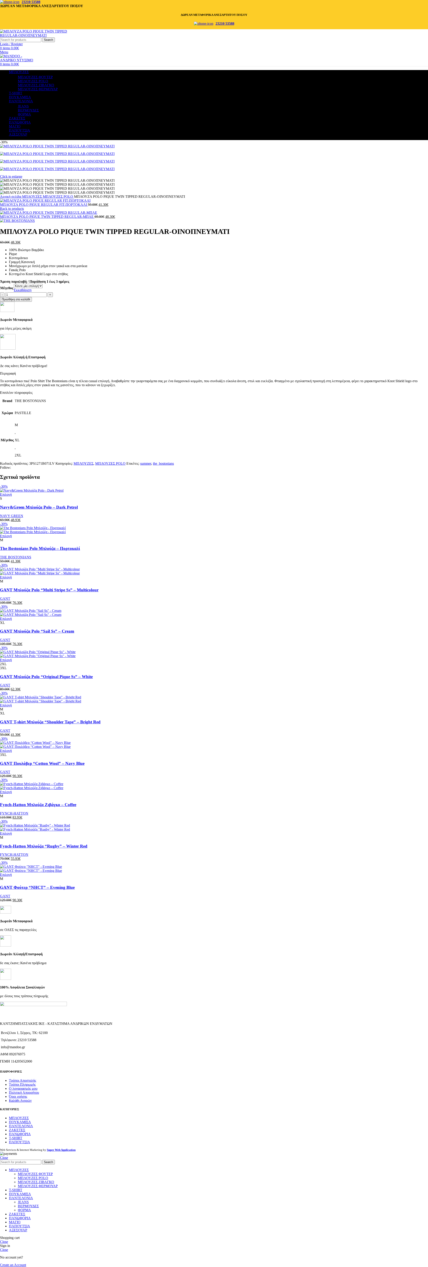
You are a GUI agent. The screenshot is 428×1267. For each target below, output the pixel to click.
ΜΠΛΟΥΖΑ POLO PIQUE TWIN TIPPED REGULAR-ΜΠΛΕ (47, 217)
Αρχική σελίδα (11, 196)
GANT (5, 598)
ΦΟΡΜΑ (24, 114)
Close (4, 1158)
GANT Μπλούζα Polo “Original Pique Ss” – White (46, 676)
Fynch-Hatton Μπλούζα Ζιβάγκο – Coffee (38, 804)
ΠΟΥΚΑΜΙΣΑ (20, 1122)
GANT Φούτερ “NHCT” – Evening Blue (37, 887)
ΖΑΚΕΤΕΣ (17, 1130)
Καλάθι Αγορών (20, 1100)
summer (145, 463)
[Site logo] (38, 35)
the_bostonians (163, 463)
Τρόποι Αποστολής (22, 1080)
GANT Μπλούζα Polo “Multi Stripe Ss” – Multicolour (49, 590)
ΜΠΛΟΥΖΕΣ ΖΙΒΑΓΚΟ (36, 85)
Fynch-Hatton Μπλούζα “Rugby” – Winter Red (43, 846)
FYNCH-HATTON (14, 813)
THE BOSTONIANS (15, 557)
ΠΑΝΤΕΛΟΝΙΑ (21, 1126)
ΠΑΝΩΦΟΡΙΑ (20, 1134)
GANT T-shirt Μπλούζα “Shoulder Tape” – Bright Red (50, 722)
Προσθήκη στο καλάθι (16, 299)
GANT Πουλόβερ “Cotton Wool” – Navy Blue (42, 763)
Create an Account (13, 1265)
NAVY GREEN (11, 516)
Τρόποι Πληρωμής (22, 1084)
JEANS (23, 106)
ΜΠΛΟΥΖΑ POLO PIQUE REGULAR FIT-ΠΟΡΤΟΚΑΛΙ (44, 204)
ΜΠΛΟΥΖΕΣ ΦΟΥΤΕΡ (35, 77)
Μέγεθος (6, 288)
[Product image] (33, 532)
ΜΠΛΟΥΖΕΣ (32, 196)
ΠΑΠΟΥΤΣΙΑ (19, 1142)
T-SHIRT (15, 1138)
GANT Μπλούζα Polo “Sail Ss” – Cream (37, 631)
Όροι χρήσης (18, 1096)
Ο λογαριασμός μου (23, 1088)
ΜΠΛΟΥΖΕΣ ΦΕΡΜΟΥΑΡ (38, 89)
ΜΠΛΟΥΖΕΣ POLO (33, 81)
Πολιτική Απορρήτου (24, 1092)
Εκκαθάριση (22, 290)
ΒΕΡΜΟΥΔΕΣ (28, 110)
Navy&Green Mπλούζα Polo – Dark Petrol (39, 507)
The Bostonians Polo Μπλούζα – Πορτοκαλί (40, 548)
